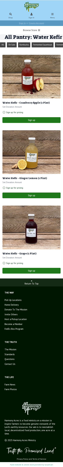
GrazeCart (49, 464)
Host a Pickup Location (16, 319)
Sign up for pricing (14, 112)
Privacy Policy (22, 459)
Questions (10, 359)
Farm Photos (11, 389)
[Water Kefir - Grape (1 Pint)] (31, 227)
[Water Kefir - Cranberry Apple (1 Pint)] (31, 76)
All (3, 44)
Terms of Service (39, 459)
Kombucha (24, 44)
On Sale (11, 44)
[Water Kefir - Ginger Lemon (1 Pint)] (31, 152)
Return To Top (32, 283)
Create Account (36, 23)
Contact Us (10, 364)
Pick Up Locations (13, 300)
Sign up (31, 120)
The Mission (10, 349)
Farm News (10, 384)
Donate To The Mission (16, 309)
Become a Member (13, 324)
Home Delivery (12, 304)
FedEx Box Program (14, 328)
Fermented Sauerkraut (42, 44)
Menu (52, 17)
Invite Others (11, 314)
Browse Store (30, 30)
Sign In (31, 17)
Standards (10, 354)
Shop (10, 17)
